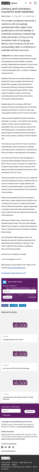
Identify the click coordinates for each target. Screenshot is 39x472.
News (14, 3)
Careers (14, 465)
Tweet (13, 305)
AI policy (15, 462)
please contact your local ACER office (13, 439)
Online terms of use (25, 462)
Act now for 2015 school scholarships (16, 368)
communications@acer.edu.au (16, 268)
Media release (6, 16)
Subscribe (7, 297)
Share (4, 305)
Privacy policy (32, 297)
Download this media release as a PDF (13, 273)
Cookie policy (5, 465)
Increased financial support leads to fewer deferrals (18, 398)
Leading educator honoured (13, 340)
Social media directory (8, 451)
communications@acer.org (25, 427)
